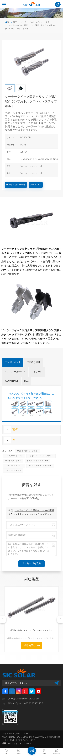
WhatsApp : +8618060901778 (25, 704)
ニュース (26, 734)
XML (12, 740)
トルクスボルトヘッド (14, 456)
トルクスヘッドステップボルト (40, 456)
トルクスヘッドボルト (14, 466)
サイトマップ (8, 734)
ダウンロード (35, 185)
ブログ (18, 734)
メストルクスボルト (13, 470)
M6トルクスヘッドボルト (27, 451)
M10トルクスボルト (13, 461)
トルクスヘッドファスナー (37, 461)
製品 (15, 22)
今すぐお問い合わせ (17, 185)
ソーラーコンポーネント (31, 22)
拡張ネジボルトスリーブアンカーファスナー (31, 631)
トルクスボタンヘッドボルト (40, 466)
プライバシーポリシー (28, 740)
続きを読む (30, 645)
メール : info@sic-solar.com (24, 699)
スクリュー (50, 22)
